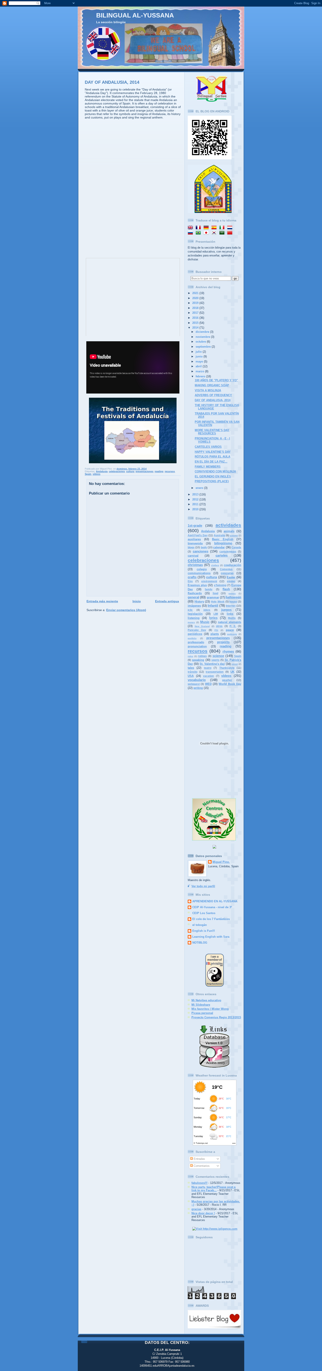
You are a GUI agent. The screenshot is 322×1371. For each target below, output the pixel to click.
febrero (201, 376)
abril (199, 366)
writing (198, 688)
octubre (201, 341)
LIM (216, 614)
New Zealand (202, 626)
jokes (206, 610)
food (215, 593)
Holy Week (218, 601)
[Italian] (222, 228)
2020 (195, 298)
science (218, 656)
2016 (195, 317)
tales (191, 667)
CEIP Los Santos (203, 913)
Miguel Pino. (221, 862)
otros (219, 626)
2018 (195, 308)
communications (199, 573)
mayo (200, 361)
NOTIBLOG (199, 942)
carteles (222, 555)
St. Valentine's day (212, 663)
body (204, 547)
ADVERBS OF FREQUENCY (213, 395)
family (208, 589)
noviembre (203, 336)
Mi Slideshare (200, 1004)
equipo (231, 581)
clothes (215, 565)
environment (209, 581)
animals (229, 531)
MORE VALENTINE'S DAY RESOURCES (212, 432)
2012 (195, 499)
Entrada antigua (167, 601)
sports (215, 660)
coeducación (232, 565)
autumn (234, 535)
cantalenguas (227, 551)
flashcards (195, 593)
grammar (213, 597)
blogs (191, 547)
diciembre (203, 331)
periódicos (195, 634)
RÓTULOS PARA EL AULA (212, 456)
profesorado (196, 642)
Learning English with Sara (210, 936)
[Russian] (191, 233)
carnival (193, 555)
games (232, 593)
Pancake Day (197, 630)
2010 (195, 509)
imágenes (194, 605)
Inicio (137, 601)
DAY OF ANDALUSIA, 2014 (112, 82)
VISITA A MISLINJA (208, 390)
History (199, 601)
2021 (195, 293)
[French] (199, 228)
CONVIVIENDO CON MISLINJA (215, 471)
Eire (190, 581)
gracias (196, 1209)
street (235, 664)
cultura (130, 471)
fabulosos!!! (199, 1183)
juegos (226, 609)
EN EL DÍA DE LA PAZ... (211, 461)
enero (200, 488)
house (233, 601)
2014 (195, 327)
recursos (170, 471)
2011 (195, 504)
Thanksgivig (226, 668)
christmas (195, 565)
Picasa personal (202, 1013)
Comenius (226, 569)
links (230, 613)
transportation (214, 672)
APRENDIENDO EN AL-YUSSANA (214, 901)
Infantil (213, 605)
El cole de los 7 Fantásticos (211, 919)
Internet (230, 605)
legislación (195, 613)
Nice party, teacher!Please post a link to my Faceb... (213, 1188)
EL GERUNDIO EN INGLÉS (213, 476)
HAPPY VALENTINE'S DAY (213, 451)
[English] (191, 228)
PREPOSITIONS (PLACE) (212, 481)
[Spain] (214, 228)
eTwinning (220, 585)
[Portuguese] (199, 233)
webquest (194, 684)
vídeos (96, 474)
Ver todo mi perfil (203, 886)
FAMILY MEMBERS (208, 466)
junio (199, 356)
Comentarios (201, 1165)
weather (227, 680)
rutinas (202, 656)
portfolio (192, 638)
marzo (200, 371)
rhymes (228, 651)
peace (230, 630)
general (193, 597)
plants (215, 634)
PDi (216, 630)
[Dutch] (230, 228)
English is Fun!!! (203, 930)
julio (199, 351)
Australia (219, 535)
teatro (207, 668)
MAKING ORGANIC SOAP (212, 385)
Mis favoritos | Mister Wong (210, 1008)
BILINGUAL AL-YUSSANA (135, 15)
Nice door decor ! (203, 1213)
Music (204, 622)
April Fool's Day (198, 535)
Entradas (199, 1158)
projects (223, 642)
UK (232, 671)
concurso (227, 573)
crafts (192, 577)
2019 (195, 303)
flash (226, 589)
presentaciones (144, 471)
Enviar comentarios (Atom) (126, 610)
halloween (233, 597)
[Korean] (214, 233)
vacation (208, 676)
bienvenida (195, 543)
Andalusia (102, 471)
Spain (88, 474)
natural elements (229, 622)
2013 (195, 494)
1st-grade (195, 525)
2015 (195, 322)
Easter (231, 577)
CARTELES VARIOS (208, 446)
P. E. (233, 626)
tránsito (192, 672)
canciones (200, 551)
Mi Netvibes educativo (206, 1000)
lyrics (213, 618)
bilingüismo (223, 543)
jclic (190, 610)
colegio (202, 569)
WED (208, 684)
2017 (195, 312)
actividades (228, 525)
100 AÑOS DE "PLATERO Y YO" (216, 380)
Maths (232, 618)
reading (159, 471)
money (191, 622)
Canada (236, 547)
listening (194, 618)
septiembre (204, 346)
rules (190, 656)
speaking (198, 660)
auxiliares (194, 539)
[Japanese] (207, 233)
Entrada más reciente (102, 601)
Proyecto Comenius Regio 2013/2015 (216, 1017)
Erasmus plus (197, 585)
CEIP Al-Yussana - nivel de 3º (212, 907)
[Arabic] (222, 233)
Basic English (222, 539)
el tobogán (199, 925)
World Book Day (230, 684)
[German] (207, 228)
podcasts (232, 634)
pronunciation (197, 646)
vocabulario (197, 680)
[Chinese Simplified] (230, 233)
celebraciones (117, 471)
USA (191, 676)
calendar (219, 547)
